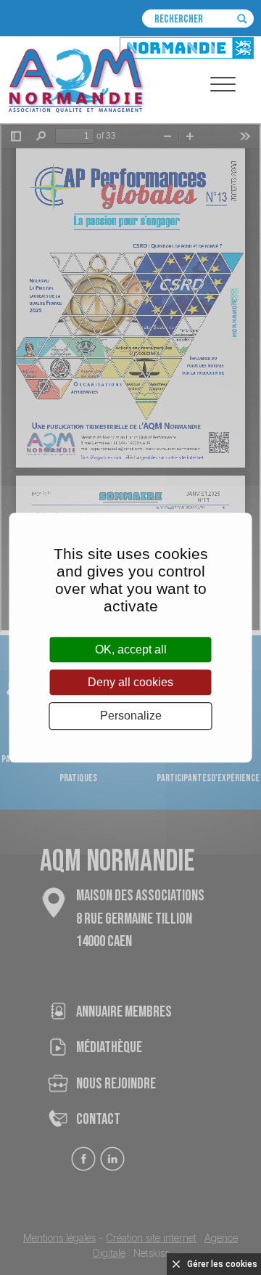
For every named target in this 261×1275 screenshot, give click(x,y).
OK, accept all (131, 649)
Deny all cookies (130, 682)
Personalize (131, 716)
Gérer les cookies (222, 1264)
